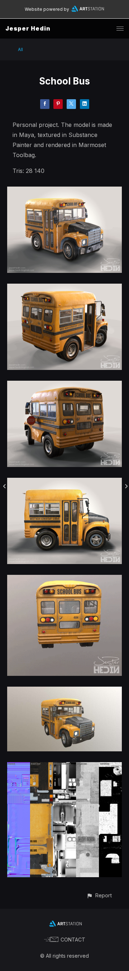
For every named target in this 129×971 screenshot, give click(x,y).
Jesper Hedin (28, 28)
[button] (99, 895)
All (20, 49)
